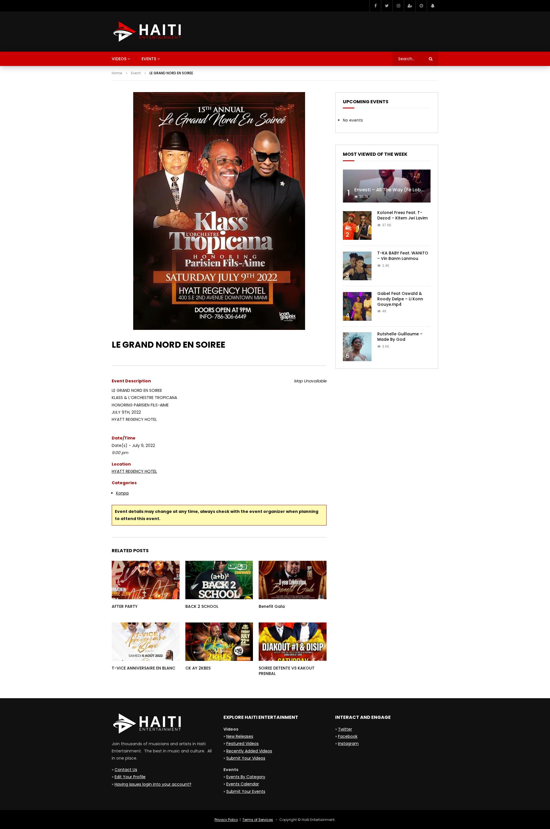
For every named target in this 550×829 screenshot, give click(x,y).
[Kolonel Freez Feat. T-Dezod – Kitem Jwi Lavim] (357, 225)
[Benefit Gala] (293, 580)
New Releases (239, 736)
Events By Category (245, 777)
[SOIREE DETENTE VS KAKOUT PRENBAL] (293, 641)
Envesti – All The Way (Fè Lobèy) (391, 189)
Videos (119, 59)
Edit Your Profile (130, 777)
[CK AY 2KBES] (219, 641)
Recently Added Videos (249, 751)
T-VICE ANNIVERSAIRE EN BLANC (143, 668)
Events (149, 59)
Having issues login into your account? (153, 784)
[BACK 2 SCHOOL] (219, 580)
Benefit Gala (272, 606)
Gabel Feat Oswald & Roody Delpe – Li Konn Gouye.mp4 (400, 299)
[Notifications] (432, 5)
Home (117, 73)
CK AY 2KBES (198, 668)
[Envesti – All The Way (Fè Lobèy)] (387, 186)
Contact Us (126, 769)
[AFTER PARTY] (146, 580)
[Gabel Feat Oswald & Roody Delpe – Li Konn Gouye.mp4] (357, 306)
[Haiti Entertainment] (146, 32)
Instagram (348, 743)
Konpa (122, 493)
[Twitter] (386, 5)
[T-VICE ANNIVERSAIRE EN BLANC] (146, 641)
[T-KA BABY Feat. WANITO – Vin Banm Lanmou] (357, 266)
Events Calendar (242, 784)
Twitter (345, 729)
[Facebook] (375, 5)
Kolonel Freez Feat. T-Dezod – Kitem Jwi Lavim (402, 215)
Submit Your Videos (245, 758)
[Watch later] (421, 5)
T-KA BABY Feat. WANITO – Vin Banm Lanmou (402, 255)
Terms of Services (257, 819)
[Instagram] (398, 5)
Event (136, 73)
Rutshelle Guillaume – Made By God (400, 336)
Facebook (348, 736)
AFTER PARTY (125, 606)
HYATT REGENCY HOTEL (134, 471)
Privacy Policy (226, 819)
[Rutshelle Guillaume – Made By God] (357, 346)
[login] (409, 5)
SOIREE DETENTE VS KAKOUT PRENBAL (287, 670)
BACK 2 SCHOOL (201, 606)
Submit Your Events (245, 791)
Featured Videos (242, 743)
